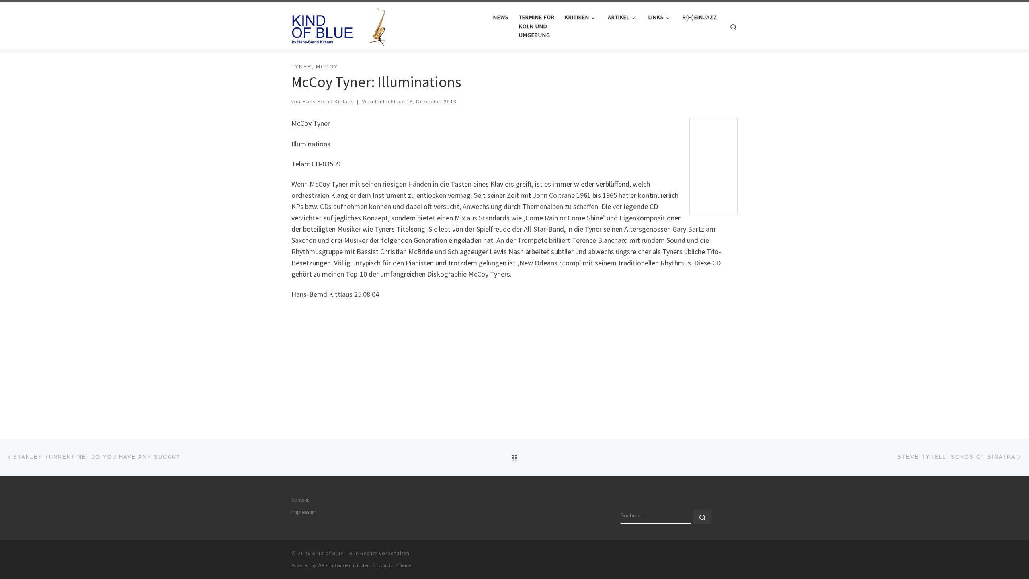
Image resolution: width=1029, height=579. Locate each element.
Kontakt (300, 500)
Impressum (303, 512)
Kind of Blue (327, 553)
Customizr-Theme (391, 565)
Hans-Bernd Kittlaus (328, 102)
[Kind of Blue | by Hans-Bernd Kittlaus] (341, 25)
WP (321, 565)
